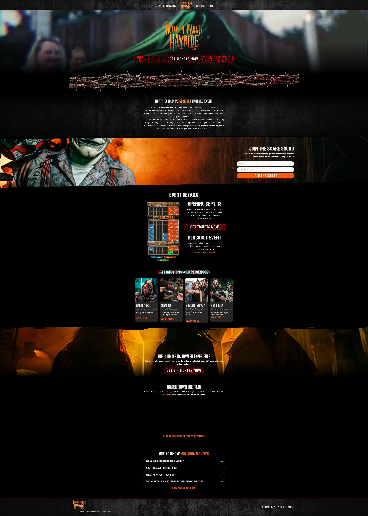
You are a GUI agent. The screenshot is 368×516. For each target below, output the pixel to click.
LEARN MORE (142, 317)
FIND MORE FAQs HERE (184, 487)
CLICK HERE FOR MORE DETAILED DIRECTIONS (184, 436)
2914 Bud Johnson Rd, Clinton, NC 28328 (188, 394)
